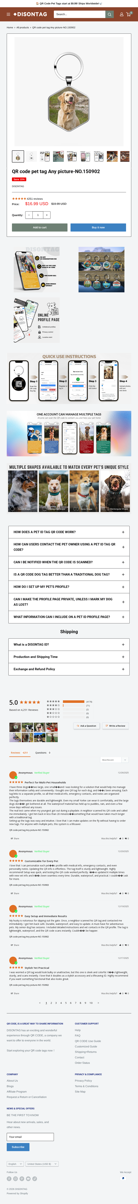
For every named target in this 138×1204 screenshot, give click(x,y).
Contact (79, 1057)
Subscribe (18, 1147)
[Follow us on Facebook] (9, 1178)
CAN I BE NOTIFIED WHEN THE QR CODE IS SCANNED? (53, 562)
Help (78, 1030)
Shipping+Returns (86, 1051)
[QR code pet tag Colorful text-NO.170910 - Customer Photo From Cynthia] (39, 727)
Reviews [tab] (15, 752)
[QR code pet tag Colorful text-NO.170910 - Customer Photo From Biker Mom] (52, 737)
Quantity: (17, 215)
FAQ (77, 1035)
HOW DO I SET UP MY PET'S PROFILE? (41, 587)
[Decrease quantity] (28, 215)
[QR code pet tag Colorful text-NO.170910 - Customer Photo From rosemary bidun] (15, 737)
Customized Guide (86, 1046)
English (12, 1164)
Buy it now (98, 227)
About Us (12, 1080)
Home (10, 27)
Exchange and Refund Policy (34, 669)
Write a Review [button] (117, 725)
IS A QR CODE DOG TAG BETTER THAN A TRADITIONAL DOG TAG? (62, 574)
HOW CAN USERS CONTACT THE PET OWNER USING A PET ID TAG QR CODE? (64, 547)
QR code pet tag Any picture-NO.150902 (29, 830)
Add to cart (39, 227)
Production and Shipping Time (36, 657)
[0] (128, 14)
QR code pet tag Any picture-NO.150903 (29, 884)
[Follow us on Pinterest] (22, 1178)
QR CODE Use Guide (88, 1041)
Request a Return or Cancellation (27, 1097)
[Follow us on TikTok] (34, 1178)
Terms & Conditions (86, 1086)
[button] (121, 838)
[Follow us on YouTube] (28, 1178)
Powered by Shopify (17, 1193)
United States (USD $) (39, 1164)
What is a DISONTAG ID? (31, 644)
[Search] (109, 14)
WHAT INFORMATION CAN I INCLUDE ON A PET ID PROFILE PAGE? (62, 617)
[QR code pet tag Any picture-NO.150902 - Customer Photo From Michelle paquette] (15, 727)
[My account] (121, 14)
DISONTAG (18, 186)
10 (91, 1002)
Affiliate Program (17, 1091)
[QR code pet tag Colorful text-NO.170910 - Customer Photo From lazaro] (39, 737)
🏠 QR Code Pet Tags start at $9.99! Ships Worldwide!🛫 (69, 3)
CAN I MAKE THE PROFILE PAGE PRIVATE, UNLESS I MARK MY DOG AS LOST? (63, 602)
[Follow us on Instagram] (15, 1178)
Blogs (10, 1086)
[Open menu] (8, 14)
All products (22, 27)
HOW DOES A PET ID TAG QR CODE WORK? (45, 532)
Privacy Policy (83, 1080)
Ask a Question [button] (88, 725)
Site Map (80, 1091)
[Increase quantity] (46, 215)
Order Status (82, 1062)
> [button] (98, 1002)
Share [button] (16, 838)
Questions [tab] (40, 752)
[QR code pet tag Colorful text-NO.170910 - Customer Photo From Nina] (27, 737)
